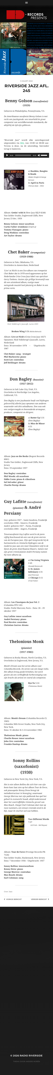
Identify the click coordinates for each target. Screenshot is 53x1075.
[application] (26, 155)
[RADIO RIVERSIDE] (27, 14)
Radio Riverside (31, 1055)
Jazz (10, 891)
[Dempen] (39, 155)
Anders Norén (33, 1061)
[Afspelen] (7, 155)
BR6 (22, 143)
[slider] (44, 155)
